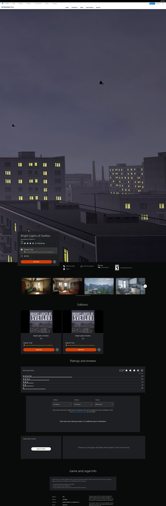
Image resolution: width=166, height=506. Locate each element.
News (47, 3)
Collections (74, 7)
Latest (67, 7)
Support (55, 3)
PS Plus (29, 3)
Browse (98, 7)
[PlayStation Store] (8, 7)
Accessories (38, 3)
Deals (81, 7)
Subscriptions (89, 7)
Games (20, 3)
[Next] (145, 286)
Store (7, 3)
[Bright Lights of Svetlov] (36, 286)
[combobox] (62, 404)
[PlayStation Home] (2, 3)
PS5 (14, 3)
